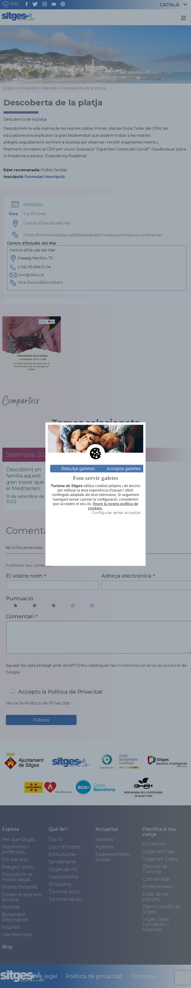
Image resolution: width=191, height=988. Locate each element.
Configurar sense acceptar (116, 512)
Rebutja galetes (78, 468)
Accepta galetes (123, 468)
